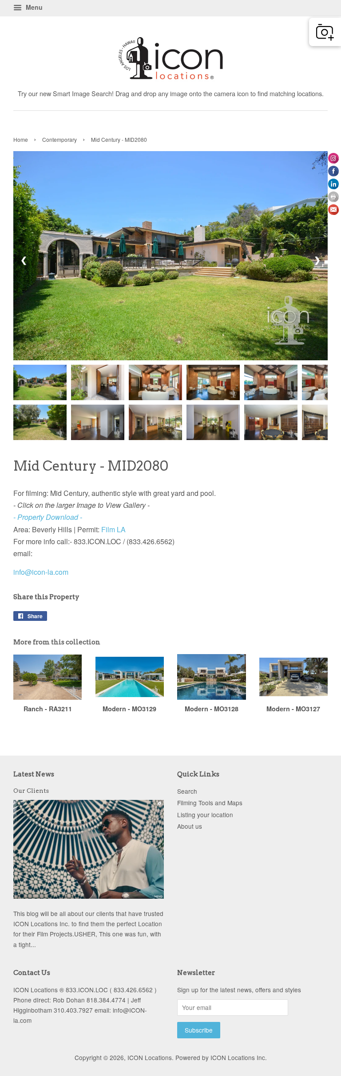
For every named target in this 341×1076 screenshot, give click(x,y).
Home (20, 139)
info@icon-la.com (40, 572)
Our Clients (31, 790)
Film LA (113, 529)
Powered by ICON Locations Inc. (221, 1057)
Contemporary (59, 139)
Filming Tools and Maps (209, 802)
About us (189, 826)
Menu (33, 7)
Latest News (33, 774)
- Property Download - (47, 517)
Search (187, 791)
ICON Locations (149, 1057)
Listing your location (205, 814)
